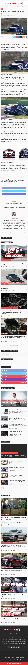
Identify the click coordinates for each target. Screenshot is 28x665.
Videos (6, 284)
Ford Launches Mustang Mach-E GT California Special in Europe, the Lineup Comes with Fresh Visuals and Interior (18, 426)
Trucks (3, 542)
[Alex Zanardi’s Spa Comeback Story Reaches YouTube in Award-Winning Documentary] (14, 399)
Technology (15, 308)
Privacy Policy (20, 659)
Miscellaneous (8, 260)
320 (17, 179)
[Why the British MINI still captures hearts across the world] (4, 469)
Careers (12, 657)
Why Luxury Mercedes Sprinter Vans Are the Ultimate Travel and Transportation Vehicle (17, 482)
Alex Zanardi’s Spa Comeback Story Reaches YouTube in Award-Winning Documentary (14, 403)
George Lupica (5, 14)
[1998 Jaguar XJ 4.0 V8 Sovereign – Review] (4, 462)
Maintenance (16, 542)
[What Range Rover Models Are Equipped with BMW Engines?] (4, 475)
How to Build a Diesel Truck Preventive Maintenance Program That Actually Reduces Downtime (13, 547)
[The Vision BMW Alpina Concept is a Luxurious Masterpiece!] (14, 277)
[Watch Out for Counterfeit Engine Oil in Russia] (14, 507)
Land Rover (4, 614)
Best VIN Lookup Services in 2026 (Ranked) (13, 455)
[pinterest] (14, 376)
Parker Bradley (6, 405)
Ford (3, 567)
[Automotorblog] (14, 3)
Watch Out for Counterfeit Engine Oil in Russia (13, 517)
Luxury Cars (18, 282)
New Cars (24, 282)
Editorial (17, 657)
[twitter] (14, 373)
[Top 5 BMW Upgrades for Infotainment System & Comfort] (14, 253)
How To (10, 542)
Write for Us (9, 659)
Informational (10, 453)
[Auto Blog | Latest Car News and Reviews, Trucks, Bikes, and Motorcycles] (12, 629)
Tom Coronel (4, 181)
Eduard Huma (5, 519)
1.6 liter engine (7, 179)
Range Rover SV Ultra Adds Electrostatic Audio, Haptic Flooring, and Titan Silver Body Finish (17, 411)
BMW (2, 9)
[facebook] (14, 370)
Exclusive (12, 400)
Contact (14, 659)
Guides (6, 333)
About (5, 657)
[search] (26, 3)
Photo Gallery (5, 615)
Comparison (4, 453)
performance (10, 180)
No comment (21, 14)
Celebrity (7, 400)
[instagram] (14, 379)
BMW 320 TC (4, 180)
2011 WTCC (13, 179)
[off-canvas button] (1, 3)
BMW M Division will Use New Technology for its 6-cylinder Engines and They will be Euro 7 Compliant (13, 312)
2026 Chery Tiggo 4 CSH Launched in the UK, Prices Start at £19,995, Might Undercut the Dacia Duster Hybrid (17, 418)
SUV (9, 615)
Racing (3, 400)
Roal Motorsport (20, 180)
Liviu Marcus (5, 266)
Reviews (16, 453)
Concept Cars (7, 282)
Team (9, 657)
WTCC (15, 181)
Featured (13, 282)
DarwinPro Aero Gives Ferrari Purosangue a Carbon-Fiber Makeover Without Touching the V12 (17, 433)
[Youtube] (14, 382)
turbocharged (10, 181)
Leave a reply (6, 237)
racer (15, 180)
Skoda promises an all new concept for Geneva (14, 207)
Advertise (22, 657)
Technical (10, 308)
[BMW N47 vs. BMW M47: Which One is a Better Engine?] (14, 585)
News (3, 284)
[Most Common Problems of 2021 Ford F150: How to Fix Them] (14, 561)
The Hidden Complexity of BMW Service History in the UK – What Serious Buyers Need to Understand (14, 338)
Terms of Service (14, 661)
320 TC (20, 179)
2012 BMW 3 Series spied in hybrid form (14, 203)
